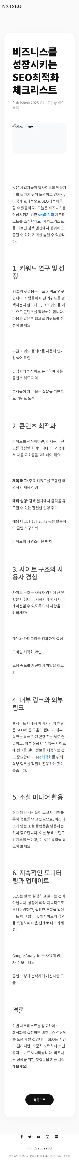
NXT (12, 6)
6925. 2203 (39, 1148)
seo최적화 (46, 214)
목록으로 (39, 1099)
